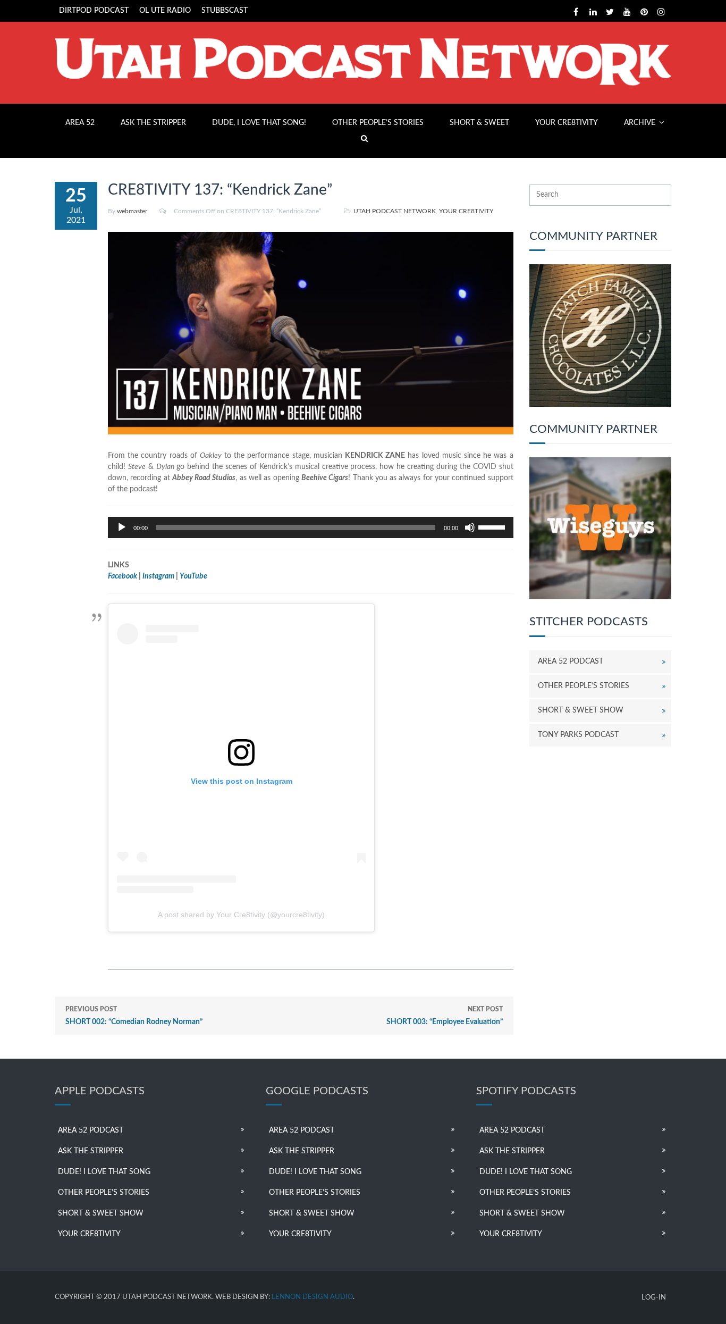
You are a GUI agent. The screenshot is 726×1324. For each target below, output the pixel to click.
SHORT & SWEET (479, 123)
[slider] (493, 526)
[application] (310, 527)
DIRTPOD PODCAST (94, 10)
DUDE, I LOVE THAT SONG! (259, 123)
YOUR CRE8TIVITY (566, 123)
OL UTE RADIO (165, 10)
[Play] (121, 527)
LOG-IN (653, 1297)
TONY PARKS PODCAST (578, 735)
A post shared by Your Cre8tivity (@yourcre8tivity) (241, 914)
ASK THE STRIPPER (153, 123)
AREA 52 (80, 123)
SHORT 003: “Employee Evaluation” (444, 1016)
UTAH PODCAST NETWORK (394, 211)
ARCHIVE (639, 123)
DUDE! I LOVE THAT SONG (104, 1172)
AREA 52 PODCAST (570, 661)
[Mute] (470, 527)
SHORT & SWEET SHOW (580, 710)
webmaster (132, 211)
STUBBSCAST (224, 10)
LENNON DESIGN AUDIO (312, 1297)
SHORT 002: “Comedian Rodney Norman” (133, 1016)
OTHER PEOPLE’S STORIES (378, 123)
